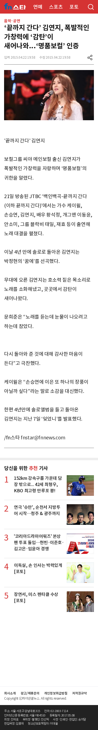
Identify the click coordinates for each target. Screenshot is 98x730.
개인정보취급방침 (55, 693)
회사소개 (10, 693)
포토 (73, 7)
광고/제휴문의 (30, 693)
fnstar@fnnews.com (43, 437)
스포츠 (56, 7)
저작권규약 (79, 693)
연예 (37, 7)
